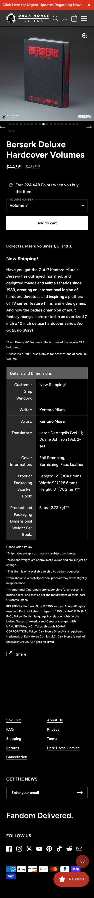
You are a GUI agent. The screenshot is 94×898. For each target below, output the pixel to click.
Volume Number (21, 199)
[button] (10, 124)
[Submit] (80, 792)
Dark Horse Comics (36, 354)
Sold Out (13, 720)
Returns (12, 748)
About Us (55, 720)
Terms (52, 738)
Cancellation (16, 757)
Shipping (13, 738)
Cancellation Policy (19, 547)
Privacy (53, 729)
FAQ (10, 729)
